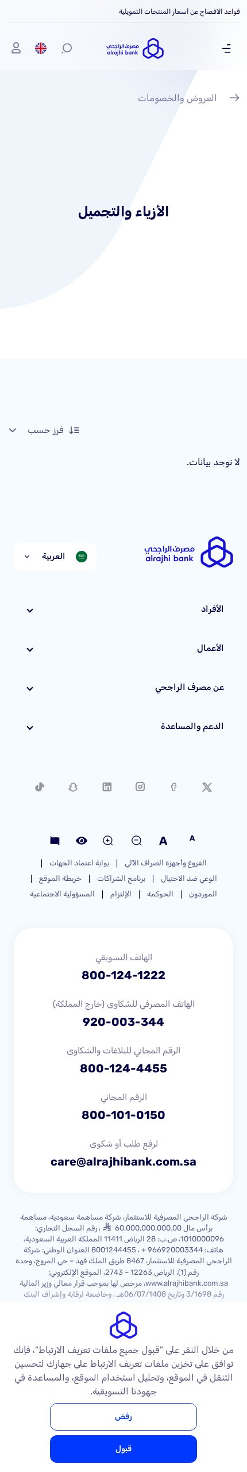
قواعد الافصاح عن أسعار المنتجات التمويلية (179, 11)
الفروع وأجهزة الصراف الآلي (166, 862)
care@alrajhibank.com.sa (123, 1161)
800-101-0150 (123, 1115)
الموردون (203, 894)
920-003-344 (123, 1022)
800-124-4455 (123, 1068)
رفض (123, 1416)
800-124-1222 (123, 975)
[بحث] (66, 48)
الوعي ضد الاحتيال (189, 878)
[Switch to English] (40, 48)
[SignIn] (16, 48)
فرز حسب (46, 429)
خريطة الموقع (60, 878)
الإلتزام (121, 894)
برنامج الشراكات (121, 878)
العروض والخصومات (177, 98)
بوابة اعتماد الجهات (79, 862)
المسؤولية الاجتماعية (62, 894)
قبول (123, 1449)
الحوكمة (160, 894)
